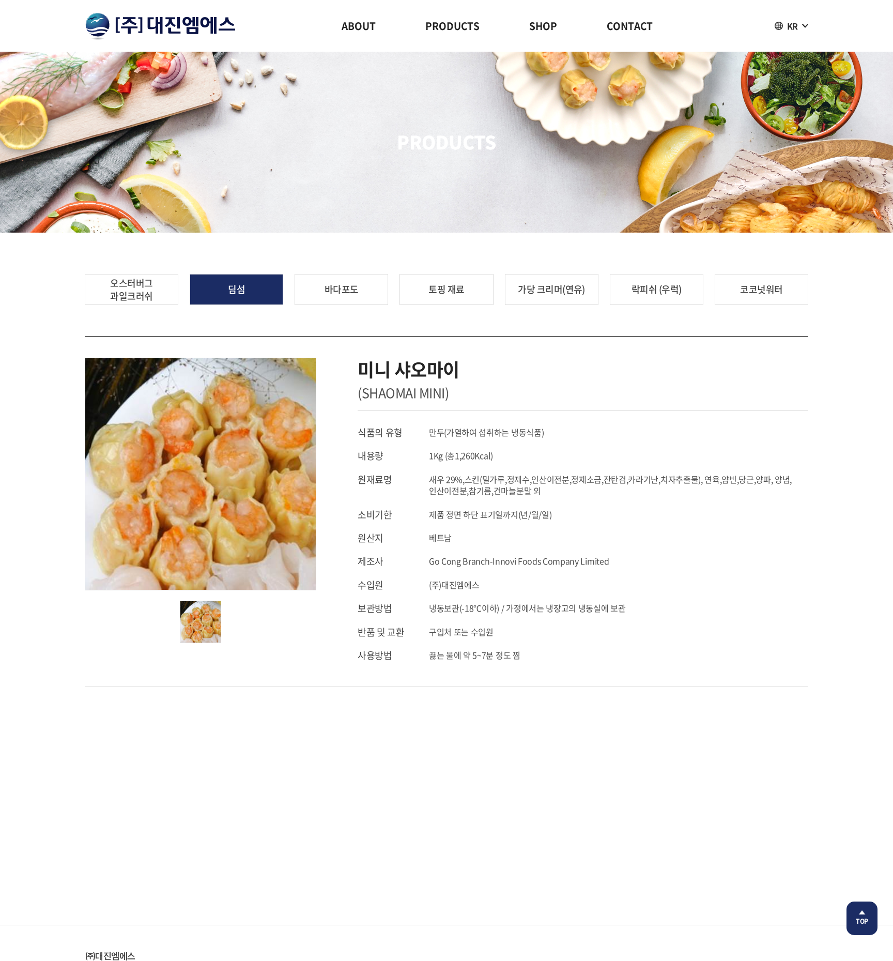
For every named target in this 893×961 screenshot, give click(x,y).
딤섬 (236, 289)
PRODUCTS (452, 26)
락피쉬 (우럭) (657, 289)
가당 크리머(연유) (551, 289)
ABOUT (359, 26)
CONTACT (630, 26)
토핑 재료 (446, 289)
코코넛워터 (761, 289)
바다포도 (342, 289)
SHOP (543, 26)
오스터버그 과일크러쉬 (131, 289)
